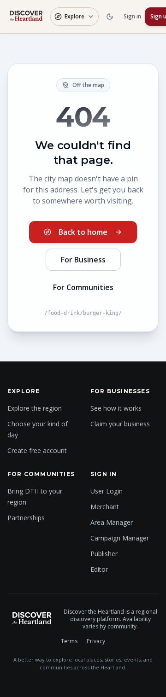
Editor (99, 569)
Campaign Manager (119, 538)
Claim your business (120, 423)
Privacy (96, 641)
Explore (74, 16)
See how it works (116, 408)
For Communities (83, 287)
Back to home (83, 232)
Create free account (37, 450)
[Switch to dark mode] (110, 16)
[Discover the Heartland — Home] (26, 16)
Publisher (104, 553)
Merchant (104, 506)
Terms (69, 641)
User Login (106, 491)
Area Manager (111, 522)
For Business (83, 260)
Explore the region (34, 408)
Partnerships (26, 517)
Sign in (132, 16)
